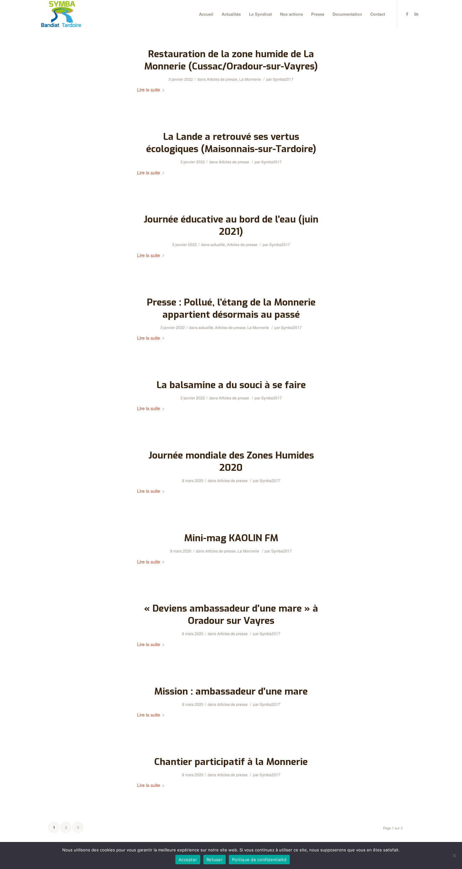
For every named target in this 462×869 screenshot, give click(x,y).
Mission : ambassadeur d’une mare (231, 691)
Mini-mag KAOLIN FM (231, 538)
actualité (218, 244)
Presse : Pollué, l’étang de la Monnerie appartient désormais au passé (231, 308)
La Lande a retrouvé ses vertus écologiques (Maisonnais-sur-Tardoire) (231, 142)
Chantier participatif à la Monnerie (231, 762)
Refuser (214, 859)
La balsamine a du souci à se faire (231, 385)
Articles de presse (222, 79)
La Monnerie (250, 79)
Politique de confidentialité (259, 859)
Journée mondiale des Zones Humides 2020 (231, 461)
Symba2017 (283, 79)
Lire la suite (148, 89)
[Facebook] (407, 14)
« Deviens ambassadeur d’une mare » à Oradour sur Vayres (231, 614)
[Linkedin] (416, 14)
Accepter (188, 859)
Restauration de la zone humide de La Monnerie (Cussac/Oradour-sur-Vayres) (231, 60)
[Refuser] (454, 855)
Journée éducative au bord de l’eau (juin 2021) (231, 225)
